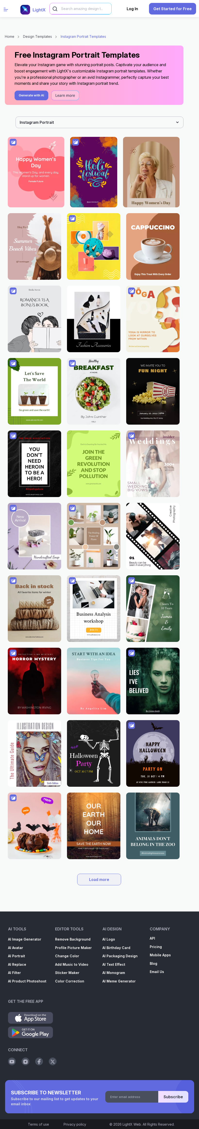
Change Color (67, 956)
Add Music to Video (71, 964)
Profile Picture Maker (73, 948)
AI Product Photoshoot (27, 981)
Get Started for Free (172, 8)
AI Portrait (16, 956)
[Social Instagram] (25, 1061)
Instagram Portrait (37, 122)
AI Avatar (15, 948)
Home (9, 36)
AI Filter (14, 973)
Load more (99, 879)
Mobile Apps (160, 955)
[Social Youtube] (12, 1061)
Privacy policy (75, 1124)
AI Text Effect (113, 964)
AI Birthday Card (116, 948)
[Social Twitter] (53, 1061)
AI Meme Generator (119, 981)
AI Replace (17, 964)
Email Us (157, 972)
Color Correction (69, 981)
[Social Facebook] (39, 1061)
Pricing (156, 947)
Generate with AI (31, 95)
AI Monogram (113, 973)
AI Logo (108, 939)
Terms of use (38, 1124)
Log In (132, 8)
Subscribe (173, 1096)
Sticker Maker (67, 973)
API (152, 938)
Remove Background (73, 939)
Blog (153, 963)
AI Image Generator (24, 939)
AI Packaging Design (120, 956)
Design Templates (37, 36)
